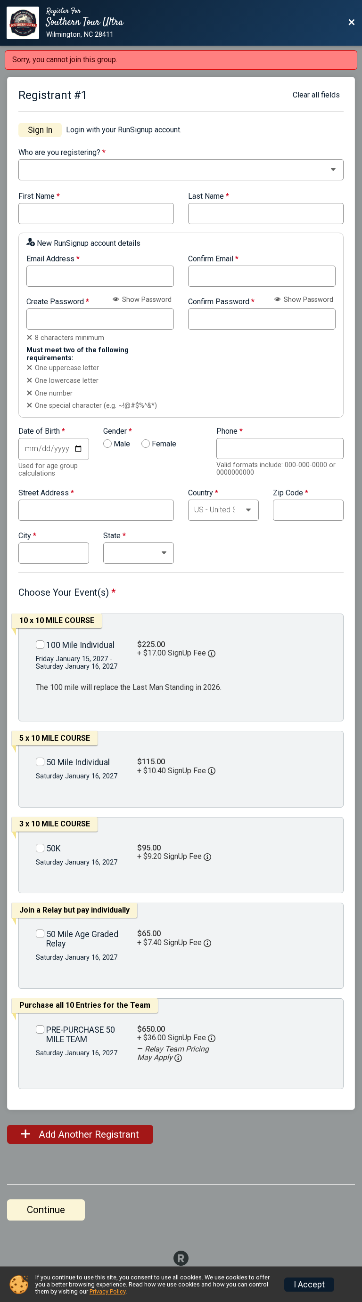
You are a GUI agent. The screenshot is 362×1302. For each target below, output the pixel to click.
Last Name (208, 196)
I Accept (309, 1284)
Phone (229, 431)
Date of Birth (41, 431)
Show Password (146, 300)
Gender (117, 431)
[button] (178, 1058)
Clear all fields (316, 94)
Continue (46, 1209)
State (114, 536)
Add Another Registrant (87, 1134)
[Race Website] (26, 23)
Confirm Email (213, 259)
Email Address (53, 259)
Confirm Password (221, 302)
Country (203, 493)
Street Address (46, 493)
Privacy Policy (107, 1291)
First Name (39, 196)
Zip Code (290, 493)
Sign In (40, 130)
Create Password (57, 302)
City (27, 536)
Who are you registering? (62, 152)
